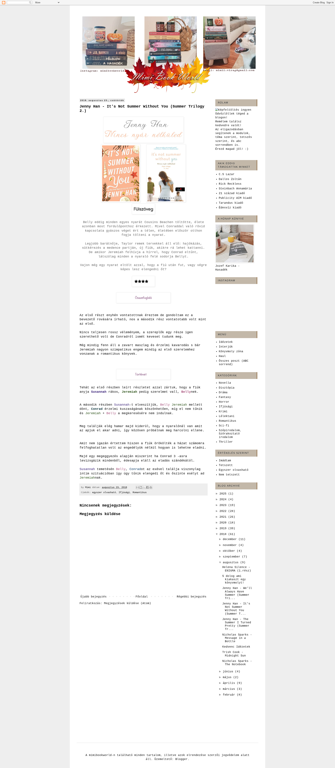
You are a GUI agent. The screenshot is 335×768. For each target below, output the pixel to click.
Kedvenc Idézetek (236, 646)
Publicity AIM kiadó (235, 198)
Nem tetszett (229, 474)
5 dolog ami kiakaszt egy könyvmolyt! (234, 579)
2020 (223, 522)
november (231, 545)
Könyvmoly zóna (231, 351)
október (230, 551)
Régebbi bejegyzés (191, 596)
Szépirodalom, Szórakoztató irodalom (230, 434)
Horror (224, 402)
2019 (223, 528)
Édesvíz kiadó (230, 207)
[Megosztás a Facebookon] (147, 487)
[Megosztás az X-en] (144, 487)
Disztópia (226, 387)
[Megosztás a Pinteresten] (150, 487)
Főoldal (142, 596)
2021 (223, 517)
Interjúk (226, 346)
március (230, 689)
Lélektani (226, 416)
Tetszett (226, 465)
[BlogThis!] (141, 487)
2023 (223, 505)
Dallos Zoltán (230, 179)
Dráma (223, 392)
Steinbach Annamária (235, 188)
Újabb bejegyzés (93, 596)
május (228, 677)
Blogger (181, 759)
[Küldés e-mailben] (137, 487)
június (229, 671)
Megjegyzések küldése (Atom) (127, 603)
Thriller (226, 442)
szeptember (232, 556)
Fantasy (225, 397)
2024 (223, 499)
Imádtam (225, 460)
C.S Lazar (226, 174)
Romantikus (140, 492)
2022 (223, 511)
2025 (223, 493)
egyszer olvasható (104, 492)
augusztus (231, 562)
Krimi (223, 411)
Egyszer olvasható (233, 470)
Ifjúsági (124, 492)
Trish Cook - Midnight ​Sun (234, 654)
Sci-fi (224, 425)
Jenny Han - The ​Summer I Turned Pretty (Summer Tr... (236, 624)
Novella (225, 383)
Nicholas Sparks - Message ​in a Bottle (237, 638)
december (231, 539)
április (230, 683)
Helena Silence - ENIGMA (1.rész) (236, 569)
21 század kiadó (232, 193)
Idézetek (226, 342)
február (230, 694)
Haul (222, 356)
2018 (223, 534)
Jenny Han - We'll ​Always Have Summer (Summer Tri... (237, 593)
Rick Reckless (230, 184)
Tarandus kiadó (231, 203)
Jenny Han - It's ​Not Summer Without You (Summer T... (237, 608)
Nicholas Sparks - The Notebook (237, 663)
